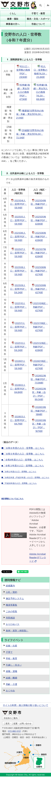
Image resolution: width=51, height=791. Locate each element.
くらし (12, 13)
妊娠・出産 (11, 645)
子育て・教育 (38, 13)
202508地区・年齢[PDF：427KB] (39, 271)
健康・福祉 (12, 18)
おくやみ (10, 690)
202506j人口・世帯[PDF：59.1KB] (18, 236)
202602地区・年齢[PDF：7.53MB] (39, 379)
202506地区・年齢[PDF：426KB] (39, 236)
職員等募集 (11, 604)
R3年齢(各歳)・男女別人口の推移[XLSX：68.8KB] (40, 92)
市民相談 (10, 617)
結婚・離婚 (11, 677)
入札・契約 (11, 592)
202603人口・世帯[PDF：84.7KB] (18, 420)
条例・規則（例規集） (17, 630)
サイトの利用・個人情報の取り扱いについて (25, 705)
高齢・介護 (11, 684)
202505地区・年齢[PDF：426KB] (39, 220)
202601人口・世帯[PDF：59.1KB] (18, 365)
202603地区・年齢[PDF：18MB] (39, 411)
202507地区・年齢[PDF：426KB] (39, 253)
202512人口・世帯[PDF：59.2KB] (18, 347)
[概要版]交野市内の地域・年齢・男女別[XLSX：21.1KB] (30, 114)
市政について (38, 24)
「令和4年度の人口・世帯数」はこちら (22, 459)
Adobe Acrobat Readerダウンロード (37, 558)
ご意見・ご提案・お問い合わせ (17, 723)
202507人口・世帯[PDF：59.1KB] (18, 253)
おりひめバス (12, 624)
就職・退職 (11, 671)
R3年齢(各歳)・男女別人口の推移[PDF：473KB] (23, 92)
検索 (40, 5)
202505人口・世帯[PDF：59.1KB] (18, 220)
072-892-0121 (14, 731)
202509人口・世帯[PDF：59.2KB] (18, 289)
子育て (9, 652)
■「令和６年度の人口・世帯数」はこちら (22, 448)
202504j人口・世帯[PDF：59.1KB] (18, 204)
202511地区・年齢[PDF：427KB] (40, 327)
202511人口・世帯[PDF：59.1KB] (18, 327)
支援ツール (48, 5)
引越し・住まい (14, 665)
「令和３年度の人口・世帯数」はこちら (22, 465)
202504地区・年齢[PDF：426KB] (39, 204)
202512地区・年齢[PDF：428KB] (40, 347)
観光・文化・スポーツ (38, 18)
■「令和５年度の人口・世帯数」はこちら (22, 453)
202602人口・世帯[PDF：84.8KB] (18, 389)
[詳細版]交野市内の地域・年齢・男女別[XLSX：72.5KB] (30, 134)
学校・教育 (11, 658)
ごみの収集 (11, 611)
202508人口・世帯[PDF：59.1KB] (18, 271)
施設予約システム (15, 598)
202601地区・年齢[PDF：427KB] (40, 365)
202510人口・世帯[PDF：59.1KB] (18, 307)
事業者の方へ (13, 24)
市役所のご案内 (11, 718)
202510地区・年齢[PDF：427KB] (40, 307)
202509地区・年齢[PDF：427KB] (39, 289)
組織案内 (10, 585)
